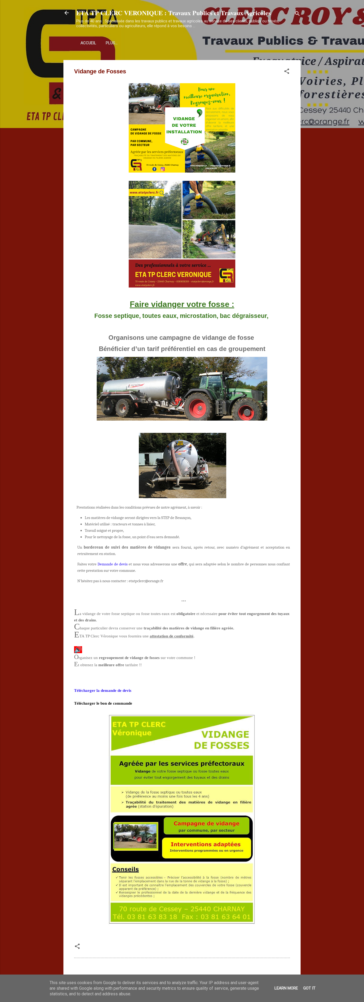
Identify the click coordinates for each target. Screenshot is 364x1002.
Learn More (286, 988)
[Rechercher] (297, 14)
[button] (287, 72)
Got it (309, 988)
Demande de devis (113, 564)
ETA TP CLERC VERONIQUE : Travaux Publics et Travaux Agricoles (173, 12)
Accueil (88, 43)
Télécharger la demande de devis (102, 690)
